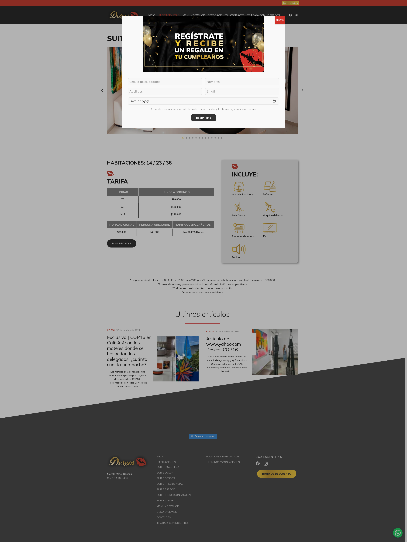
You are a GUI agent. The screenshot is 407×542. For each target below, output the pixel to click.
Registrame (203, 117)
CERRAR (280, 20)
